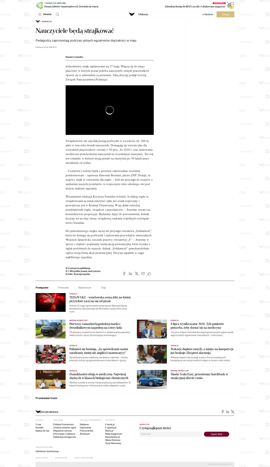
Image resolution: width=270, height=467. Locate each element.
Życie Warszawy (113, 443)
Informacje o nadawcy (64, 434)
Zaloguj (225, 14)
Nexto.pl (109, 430)
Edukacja (47, 21)
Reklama (84, 424)
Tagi (103, 287)
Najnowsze (84, 287)
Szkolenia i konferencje (47, 451)
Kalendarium (61, 458)
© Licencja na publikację (78, 268)
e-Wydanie (207, 14)
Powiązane (42, 287)
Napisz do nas (42, 430)
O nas (38, 424)
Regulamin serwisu (62, 430)
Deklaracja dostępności (64, 437)
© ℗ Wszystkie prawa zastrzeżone (83, 271)
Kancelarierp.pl (112, 437)
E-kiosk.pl (110, 424)
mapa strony (42, 458)
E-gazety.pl (110, 427)
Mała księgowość (113, 434)
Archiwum (85, 434)
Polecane (63, 287)
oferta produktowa (83, 458)
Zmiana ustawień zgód (64, 427)
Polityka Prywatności (63, 424)
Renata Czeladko (74, 57)
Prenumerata (86, 430)
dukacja (143, 14)
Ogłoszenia (85, 427)
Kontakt (39, 427)
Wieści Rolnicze (112, 440)
